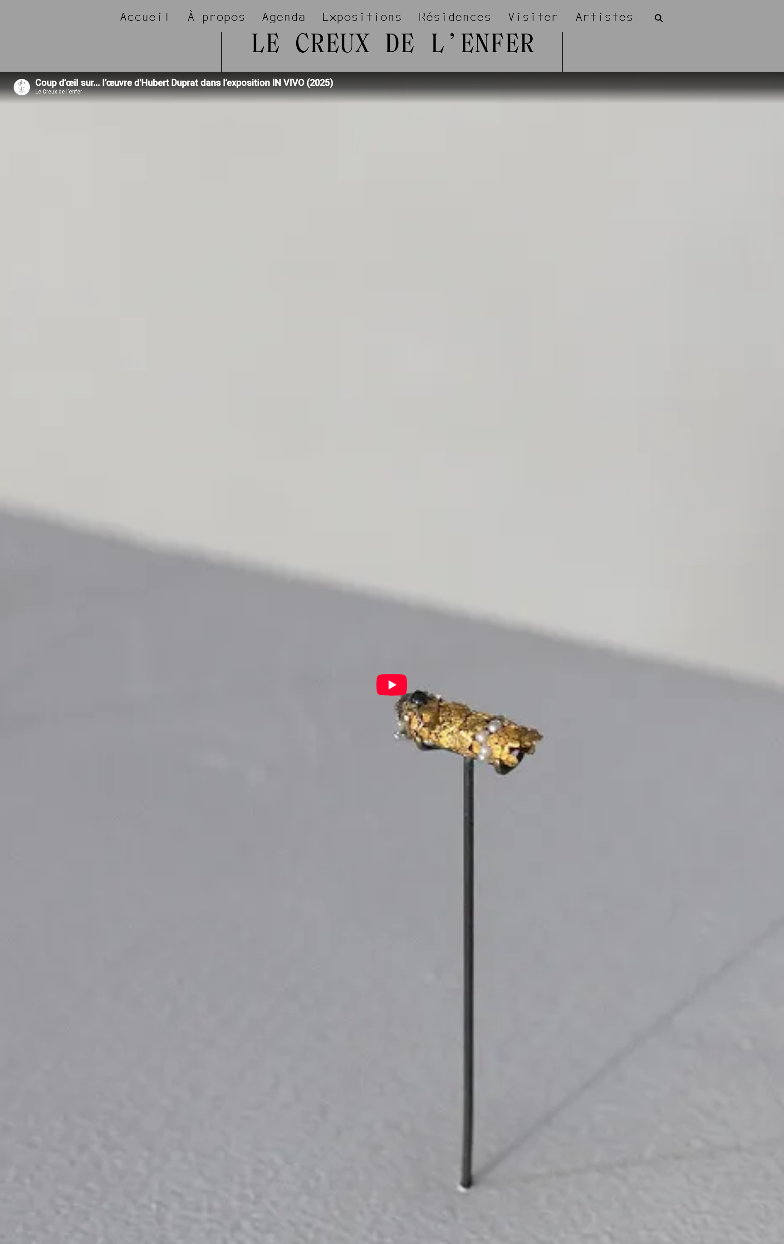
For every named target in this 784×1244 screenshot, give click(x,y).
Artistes (604, 17)
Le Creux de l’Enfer (392, 45)
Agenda (283, 17)
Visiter (533, 17)
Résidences (455, 17)
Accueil (145, 17)
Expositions (362, 17)
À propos (216, 17)
